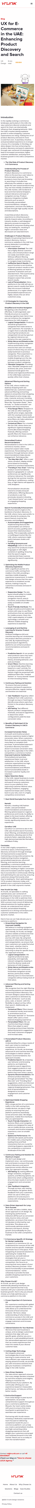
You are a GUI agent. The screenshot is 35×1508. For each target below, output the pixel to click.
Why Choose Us (25, 1484)
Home (5, 1484)
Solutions (8, 1489)
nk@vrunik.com (13, 1453)
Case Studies (25, 1489)
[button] (31, 3)
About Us (13, 1484)
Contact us (18, 1493)
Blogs (16, 1489)
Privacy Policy (7, 1504)
